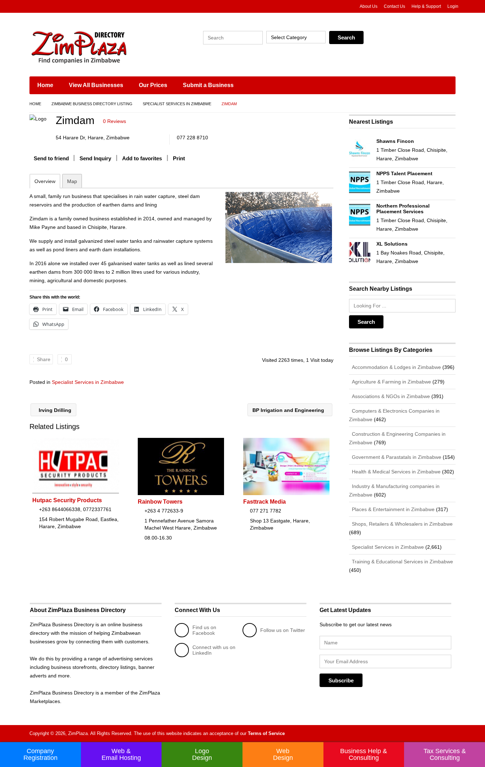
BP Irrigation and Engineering (289, 410)
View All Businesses (96, 85)
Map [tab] (72, 181)
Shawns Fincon (395, 141)
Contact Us (394, 6)
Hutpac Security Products (67, 500)
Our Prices (153, 85)
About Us (368, 6)
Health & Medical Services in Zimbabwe (395, 471)
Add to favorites (142, 158)
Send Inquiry (95, 158)
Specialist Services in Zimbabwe (177, 104)
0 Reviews (114, 121)
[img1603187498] (278, 227)
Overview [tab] (44, 181)
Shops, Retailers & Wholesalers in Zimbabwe (401, 524)
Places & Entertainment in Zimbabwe (392, 509)
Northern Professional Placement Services (403, 208)
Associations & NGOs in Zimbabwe (390, 396)
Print (179, 158)
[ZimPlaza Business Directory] (96, 46)
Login (452, 6)
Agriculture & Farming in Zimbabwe (390, 382)
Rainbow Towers (160, 502)
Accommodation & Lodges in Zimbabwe (395, 367)
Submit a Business (208, 85)
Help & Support (426, 6)
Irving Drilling (54, 410)
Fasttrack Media (264, 502)
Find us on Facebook (204, 630)
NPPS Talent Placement (404, 173)
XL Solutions (392, 244)
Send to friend (51, 158)
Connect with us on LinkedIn (213, 650)
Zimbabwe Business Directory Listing (91, 104)
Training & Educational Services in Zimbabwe (401, 561)
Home (45, 85)
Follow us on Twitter (282, 630)
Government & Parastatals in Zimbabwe (395, 457)
